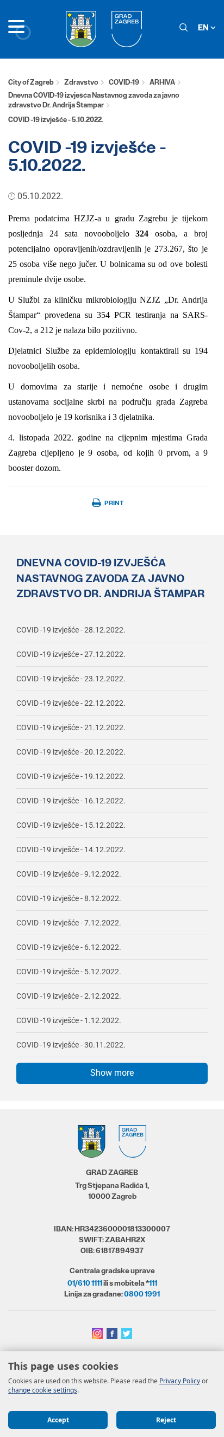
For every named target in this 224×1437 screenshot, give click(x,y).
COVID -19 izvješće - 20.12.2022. (71, 752)
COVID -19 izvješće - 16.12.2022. (71, 800)
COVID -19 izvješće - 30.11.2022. (71, 1044)
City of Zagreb (31, 82)
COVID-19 (124, 82)
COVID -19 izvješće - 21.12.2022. (71, 727)
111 (153, 1283)
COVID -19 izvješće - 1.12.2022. (68, 1020)
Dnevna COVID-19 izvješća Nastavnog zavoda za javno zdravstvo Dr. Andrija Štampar (93, 100)
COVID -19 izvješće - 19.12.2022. (71, 776)
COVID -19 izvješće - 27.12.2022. (71, 654)
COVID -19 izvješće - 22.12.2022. (71, 703)
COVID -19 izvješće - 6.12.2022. (68, 947)
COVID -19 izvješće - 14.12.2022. (71, 849)
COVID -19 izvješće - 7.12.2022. (68, 922)
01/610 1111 (84, 1283)
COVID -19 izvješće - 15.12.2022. (71, 825)
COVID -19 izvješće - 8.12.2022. (68, 898)
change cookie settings (42, 1390)
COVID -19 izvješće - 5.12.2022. (68, 971)
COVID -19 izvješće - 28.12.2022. (71, 629)
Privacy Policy (179, 1380)
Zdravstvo (81, 82)
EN (204, 27)
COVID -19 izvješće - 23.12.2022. (71, 678)
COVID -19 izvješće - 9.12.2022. (68, 874)
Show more (112, 1073)
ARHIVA (162, 82)
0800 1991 (142, 1293)
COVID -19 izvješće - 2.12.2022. (68, 996)
